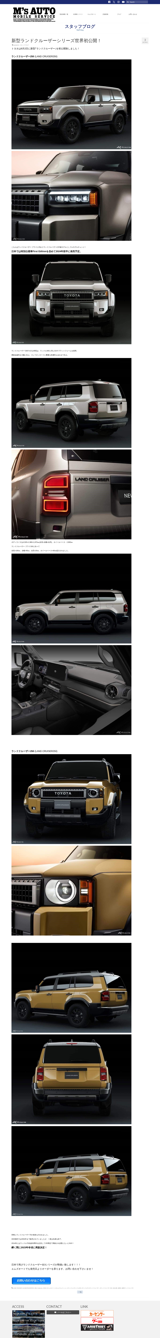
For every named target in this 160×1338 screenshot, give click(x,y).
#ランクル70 (85, 1288)
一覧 (80, 1292)
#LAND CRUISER (17, 1288)
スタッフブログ (24, 45)
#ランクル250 (77, 1288)
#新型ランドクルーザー (128, 1288)
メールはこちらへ (63, 1312)
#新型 (119, 1288)
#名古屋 (115, 1288)
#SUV (44, 1288)
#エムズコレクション (61, 1288)
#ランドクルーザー (94, 1288)
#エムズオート (51, 1288)
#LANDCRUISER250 (28, 1288)
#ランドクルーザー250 (106, 1288)
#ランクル (70, 1288)
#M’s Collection (39, 1288)
